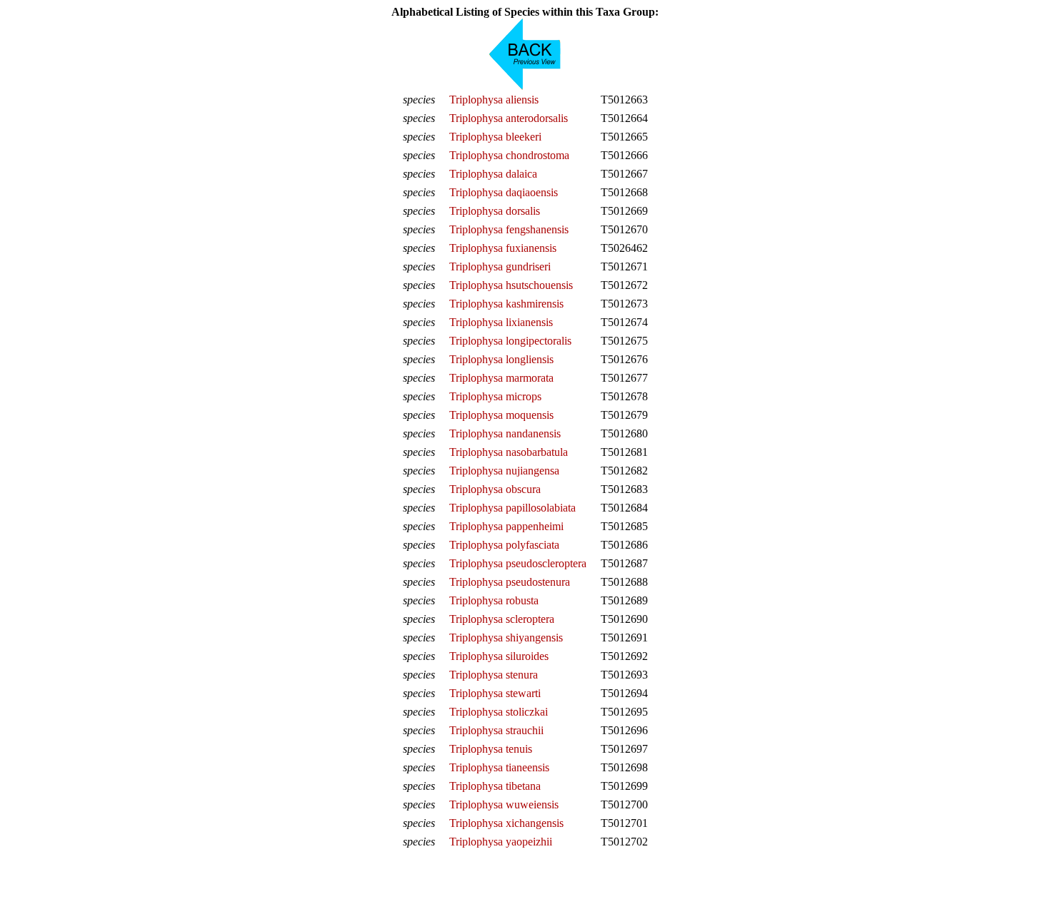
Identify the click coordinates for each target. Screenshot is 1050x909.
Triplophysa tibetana (495, 786)
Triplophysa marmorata (501, 378)
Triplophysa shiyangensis (506, 637)
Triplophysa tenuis (490, 749)
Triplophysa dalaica (493, 174)
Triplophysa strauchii (496, 730)
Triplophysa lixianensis (501, 322)
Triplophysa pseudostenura (509, 582)
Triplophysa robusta (494, 600)
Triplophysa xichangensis (506, 823)
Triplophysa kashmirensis (506, 304)
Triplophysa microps (495, 396)
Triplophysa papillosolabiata (512, 508)
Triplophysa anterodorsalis (508, 118)
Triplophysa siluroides (499, 656)
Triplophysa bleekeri (495, 137)
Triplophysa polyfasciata (504, 545)
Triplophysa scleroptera (501, 619)
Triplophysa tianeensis (499, 767)
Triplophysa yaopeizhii (500, 842)
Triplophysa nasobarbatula (508, 452)
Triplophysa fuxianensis (502, 248)
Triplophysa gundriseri (500, 266)
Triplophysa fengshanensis (509, 229)
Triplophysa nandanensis (505, 433)
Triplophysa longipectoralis (510, 341)
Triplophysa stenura (493, 675)
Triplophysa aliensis (494, 99)
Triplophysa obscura (495, 489)
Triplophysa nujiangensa (504, 470)
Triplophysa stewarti (495, 693)
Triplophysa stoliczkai (498, 712)
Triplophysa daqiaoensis (503, 192)
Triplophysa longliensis (501, 359)
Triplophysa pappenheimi (506, 526)
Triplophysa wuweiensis (504, 804)
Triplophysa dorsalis (494, 211)
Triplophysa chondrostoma (509, 155)
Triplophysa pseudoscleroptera (517, 563)
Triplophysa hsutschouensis (511, 285)
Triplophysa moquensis (501, 415)
